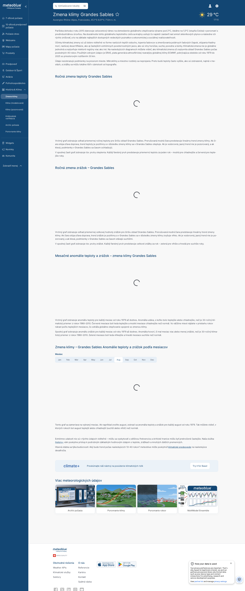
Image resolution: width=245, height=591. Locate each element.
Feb (68, 360)
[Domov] (11, 6)
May (93, 360)
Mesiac (59, 354)
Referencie (83, 567)
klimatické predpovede (179, 447)
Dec (152, 360)
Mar (76, 360)
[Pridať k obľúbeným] (117, 14)
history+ (59, 442)
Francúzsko (84, 19)
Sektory (57, 577)
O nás (81, 562)
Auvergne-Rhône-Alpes (65, 19)
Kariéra (81, 572)
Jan (59, 360)
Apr (84, 360)
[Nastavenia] (216, 6)
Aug (118, 360)
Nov (143, 360)
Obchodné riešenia (63, 562)
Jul (110, 360)
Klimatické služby (61, 572)
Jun (101, 360)
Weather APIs (59, 567)
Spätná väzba (85, 581)
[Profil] (210, 6)
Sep (127, 360)
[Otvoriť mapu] (84, 6)
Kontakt (82, 577)
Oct (135, 360)
